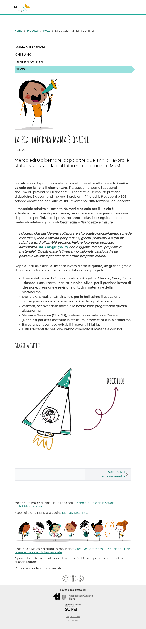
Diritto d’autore (29, 62)
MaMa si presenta (30, 47)
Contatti (73, 620)
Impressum (73, 616)
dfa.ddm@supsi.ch (53, 247)
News (46, 30)
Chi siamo (23, 54)
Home (18, 30)
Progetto (33, 30)
